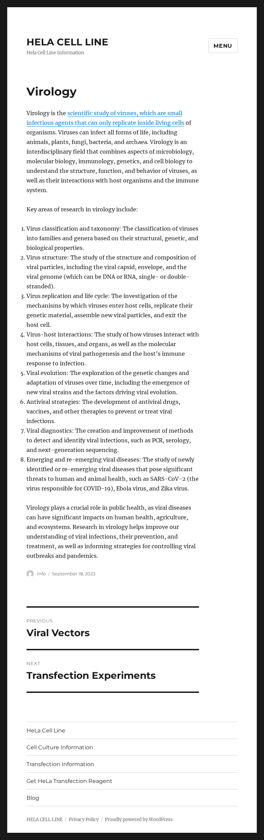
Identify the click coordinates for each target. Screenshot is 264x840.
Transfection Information (60, 764)
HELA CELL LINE (67, 42)
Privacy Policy (84, 819)
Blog (32, 798)
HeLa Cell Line (45, 730)
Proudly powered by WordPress (139, 819)
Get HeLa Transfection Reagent (69, 781)
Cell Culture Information (59, 747)
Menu (222, 46)
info (41, 573)
